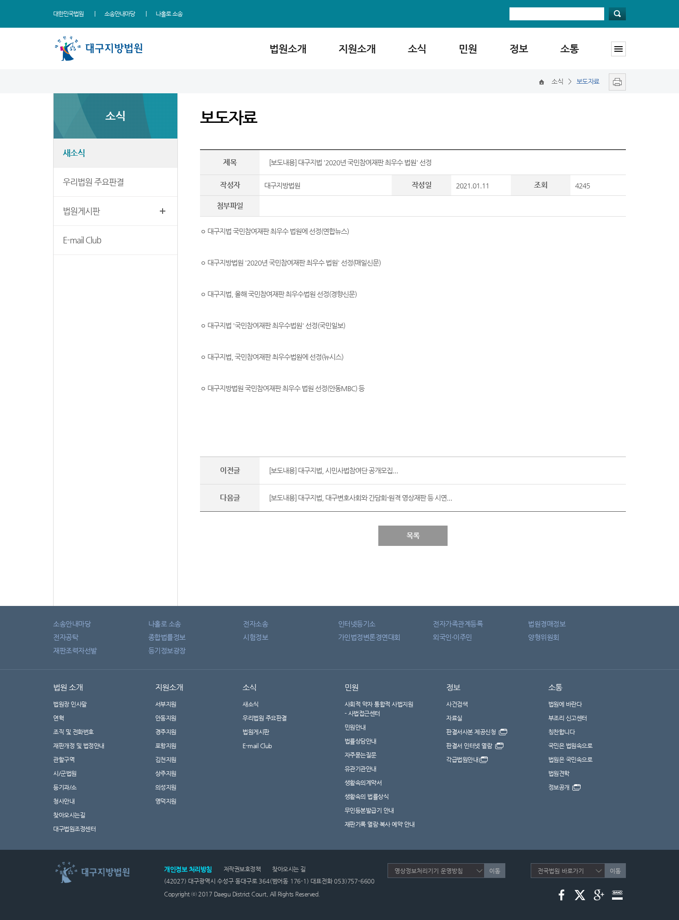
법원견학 (559, 773)
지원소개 (357, 48)
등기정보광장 (167, 650)
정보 (518, 48)
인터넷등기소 (357, 624)
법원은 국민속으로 (570, 759)
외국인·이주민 (452, 637)
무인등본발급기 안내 (369, 810)
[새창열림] (615, 81)
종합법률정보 (167, 637)
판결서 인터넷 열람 (470, 745)
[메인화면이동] (541, 81)
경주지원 (165, 731)
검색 (617, 13)
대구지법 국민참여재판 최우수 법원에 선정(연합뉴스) (278, 231)
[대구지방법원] (100, 38)
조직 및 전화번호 (73, 731)
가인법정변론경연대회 (369, 637)
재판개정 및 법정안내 (78, 745)
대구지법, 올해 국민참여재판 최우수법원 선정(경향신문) (282, 294)
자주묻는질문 (360, 754)
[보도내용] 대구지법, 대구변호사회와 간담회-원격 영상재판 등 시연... (360, 498)
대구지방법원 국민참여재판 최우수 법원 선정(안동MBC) (282, 388)
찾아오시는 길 (289, 869)
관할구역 (63, 759)
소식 (417, 48)
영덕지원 (165, 801)
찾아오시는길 (69, 814)
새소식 (74, 152)
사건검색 (456, 704)
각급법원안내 (462, 759)
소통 (569, 48)
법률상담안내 (360, 741)
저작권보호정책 (242, 869)
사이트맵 (618, 49)
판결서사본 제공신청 (471, 731)
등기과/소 (65, 787)
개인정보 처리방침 (188, 869)
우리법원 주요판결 (93, 182)
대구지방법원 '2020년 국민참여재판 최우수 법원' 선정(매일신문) (294, 262)
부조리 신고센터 (567, 717)
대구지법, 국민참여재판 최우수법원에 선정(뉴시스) (275, 357)
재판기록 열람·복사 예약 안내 (380, 824)
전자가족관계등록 (458, 624)
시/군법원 (65, 773)
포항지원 (165, 745)
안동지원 (165, 717)
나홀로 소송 (169, 13)
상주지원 (165, 773)
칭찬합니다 (561, 731)
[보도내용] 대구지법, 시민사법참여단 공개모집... (333, 470)
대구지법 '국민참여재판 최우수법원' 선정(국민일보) (276, 325)
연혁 (58, 717)
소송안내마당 (119, 13)
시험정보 (255, 637)
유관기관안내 (360, 768)
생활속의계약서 (363, 782)
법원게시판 (81, 211)
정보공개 (559, 787)
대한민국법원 (68, 13)
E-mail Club (82, 240)
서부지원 (165, 704)
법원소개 (287, 48)
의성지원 (165, 787)
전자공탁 (65, 637)
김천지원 (165, 759)
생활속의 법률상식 (367, 796)
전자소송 (255, 624)
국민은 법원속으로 (570, 745)
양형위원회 (543, 637)
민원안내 (355, 727)
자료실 (454, 717)
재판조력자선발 (75, 650)
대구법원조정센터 (74, 828)
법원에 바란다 (565, 704)
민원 (468, 48)
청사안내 (63, 801)
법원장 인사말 (70, 704)
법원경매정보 (546, 624)
